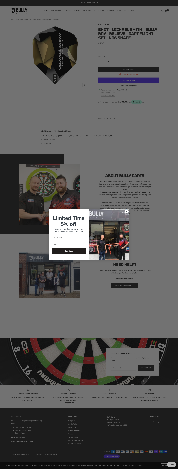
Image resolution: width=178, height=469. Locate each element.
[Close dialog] (126, 211)
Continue (69, 251)
